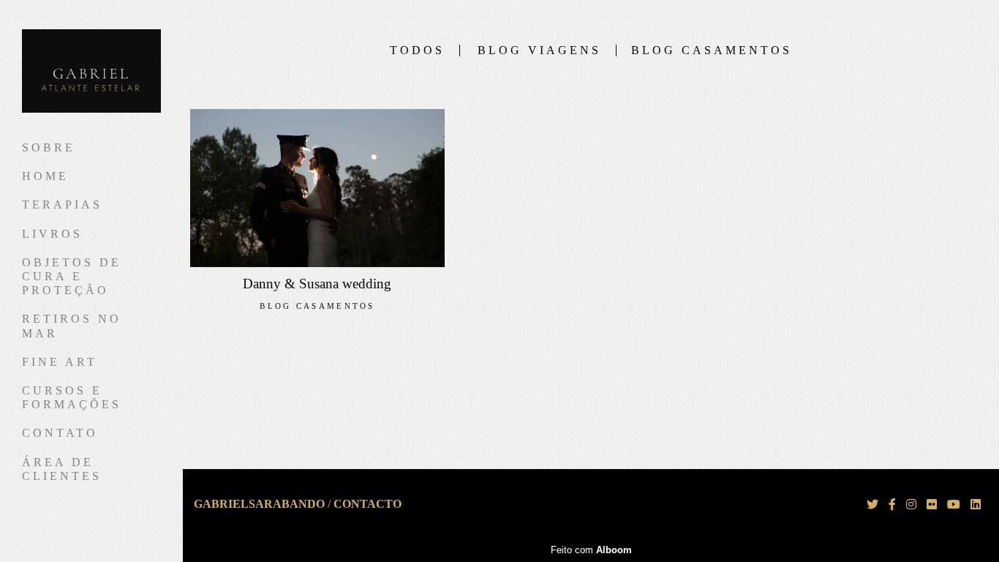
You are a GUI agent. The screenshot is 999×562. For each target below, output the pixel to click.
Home (45, 176)
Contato (60, 433)
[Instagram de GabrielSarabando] (911, 504)
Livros (52, 234)
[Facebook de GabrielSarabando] (892, 504)
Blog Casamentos (711, 50)
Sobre (48, 147)
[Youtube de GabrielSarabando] (953, 504)
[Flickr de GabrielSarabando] (932, 504)
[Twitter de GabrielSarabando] (872, 504)
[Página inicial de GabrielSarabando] (91, 72)
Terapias (62, 204)
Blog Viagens (539, 50)
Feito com (591, 549)
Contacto (367, 504)
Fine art (59, 362)
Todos (417, 50)
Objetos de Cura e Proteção (71, 276)
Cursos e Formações (71, 397)
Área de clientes (62, 469)
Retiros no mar (71, 325)
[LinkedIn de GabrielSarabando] (975, 504)
